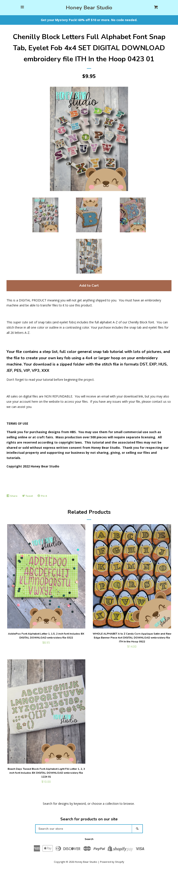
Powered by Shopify (112, 861)
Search (89, 839)
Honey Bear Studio (89, 7)
